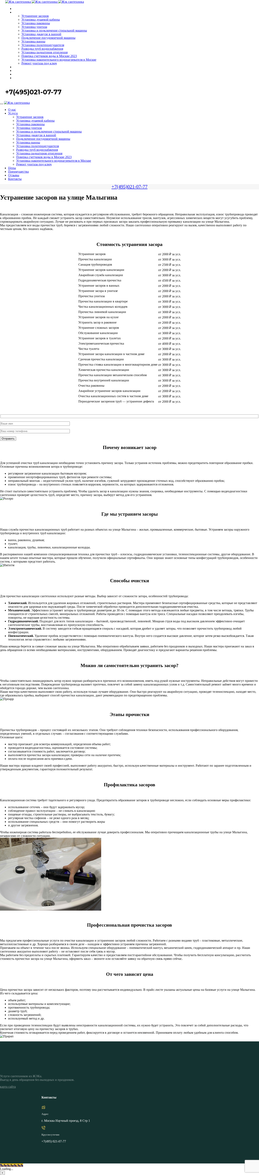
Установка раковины (35, 23)
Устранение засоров (35, 16)
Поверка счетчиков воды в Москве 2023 (49, 56)
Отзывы (18, 74)
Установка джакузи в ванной (41, 34)
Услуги (17, 12)
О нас (17, 8)
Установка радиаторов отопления (44, 52)
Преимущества (23, 70)
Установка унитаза (34, 27)
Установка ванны (33, 41)
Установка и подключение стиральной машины (54, 30)
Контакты (19, 78)
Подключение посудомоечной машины (48, 37)
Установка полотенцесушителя (42, 45)
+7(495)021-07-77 (129, 186)
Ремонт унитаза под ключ (39, 63)
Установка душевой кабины (40, 19)
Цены (17, 67)
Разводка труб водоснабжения (42, 48)
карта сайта (8, 1086)
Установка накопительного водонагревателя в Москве (58, 59)
